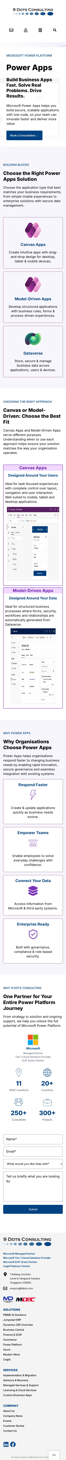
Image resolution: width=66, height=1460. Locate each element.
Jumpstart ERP (12, 1319)
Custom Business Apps (17, 1395)
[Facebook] (13, 1444)
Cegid (6, 1359)
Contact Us (10, 1430)
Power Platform (12, 1344)
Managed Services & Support (20, 1385)
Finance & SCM (12, 1334)
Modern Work (11, 1354)
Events (7, 1420)
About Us (9, 1411)
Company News (13, 1415)
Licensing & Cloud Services (19, 1390)
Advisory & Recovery (15, 1380)
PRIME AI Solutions (14, 1314)
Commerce (9, 1339)
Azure (6, 1349)
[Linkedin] (6, 1444)
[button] (40, 30)
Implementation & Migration (20, 1375)
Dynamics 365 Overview (18, 1324)
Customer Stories (13, 1425)
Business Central (13, 1329)
